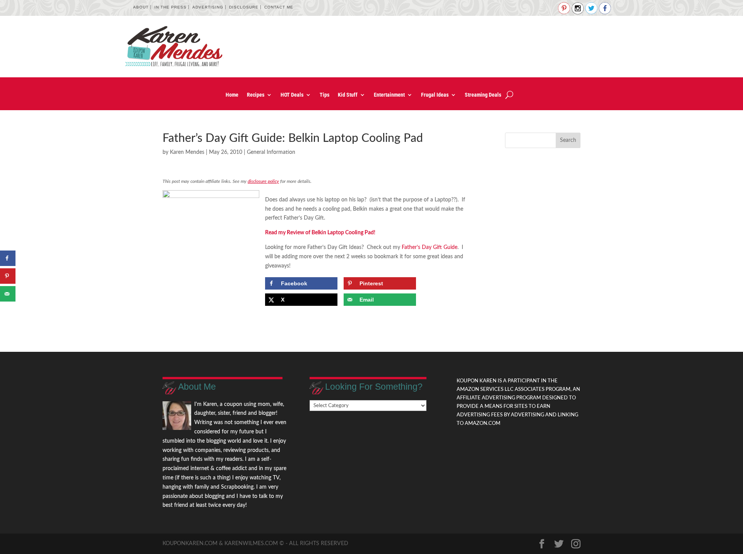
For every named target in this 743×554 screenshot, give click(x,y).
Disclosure (244, 7)
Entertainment (389, 95)
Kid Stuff (348, 95)
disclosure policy (263, 181)
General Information (271, 152)
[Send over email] (7, 294)
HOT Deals (292, 95)
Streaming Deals (483, 95)
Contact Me (278, 7)
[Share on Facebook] (7, 258)
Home (232, 95)
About (141, 7)
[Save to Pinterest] (7, 276)
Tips (324, 95)
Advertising (207, 7)
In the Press (170, 7)
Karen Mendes (187, 152)
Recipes (255, 95)
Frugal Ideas (435, 95)
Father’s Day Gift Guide (429, 247)
